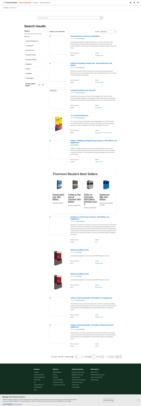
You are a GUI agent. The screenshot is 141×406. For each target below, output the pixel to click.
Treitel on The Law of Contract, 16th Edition (74, 198)
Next (117, 357)
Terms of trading (57, 380)
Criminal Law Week (38, 377)
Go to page (88, 357)
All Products (13, 7)
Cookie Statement (7, 404)
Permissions (94, 380)
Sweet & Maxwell (80, 38)
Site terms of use (57, 382)
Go (102, 357)
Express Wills (37, 380)
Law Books (6, 7)
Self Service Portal (76, 382)
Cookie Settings (108, 400)
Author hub (93, 372)
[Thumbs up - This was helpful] (39, 84)
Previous (111, 357)
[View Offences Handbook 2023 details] (57, 258)
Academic (36, 372)
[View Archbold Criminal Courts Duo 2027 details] (57, 99)
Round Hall (78, 252)
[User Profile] (134, 2)
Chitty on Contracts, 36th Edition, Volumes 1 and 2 (90, 199)
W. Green (55, 374)
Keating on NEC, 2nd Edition (104, 196)
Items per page (69, 357)
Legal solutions (37, 385)
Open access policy (95, 377)
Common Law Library (39, 374)
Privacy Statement (17, 404)
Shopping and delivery (77, 372)
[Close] (138, 400)
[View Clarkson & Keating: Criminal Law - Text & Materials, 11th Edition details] (57, 72)
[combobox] (69, 17)
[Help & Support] (130, 2)
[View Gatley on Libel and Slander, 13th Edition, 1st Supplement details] (57, 306)
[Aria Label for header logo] (17, 2)
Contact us (74, 385)
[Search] (101, 17)
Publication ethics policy (97, 374)
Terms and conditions (58, 385)
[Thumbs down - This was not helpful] (43, 84)
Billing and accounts (76, 374)
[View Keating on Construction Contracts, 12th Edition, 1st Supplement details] (57, 225)
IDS (34, 382)
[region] (70, 400)
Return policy (75, 377)
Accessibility (75, 387)
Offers (35, 390)
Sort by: (97, 31)
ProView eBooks (38, 387)
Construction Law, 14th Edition (58, 196)
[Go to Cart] (137, 2)
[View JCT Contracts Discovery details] (57, 124)
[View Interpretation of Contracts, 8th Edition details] (57, 45)
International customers (77, 380)
